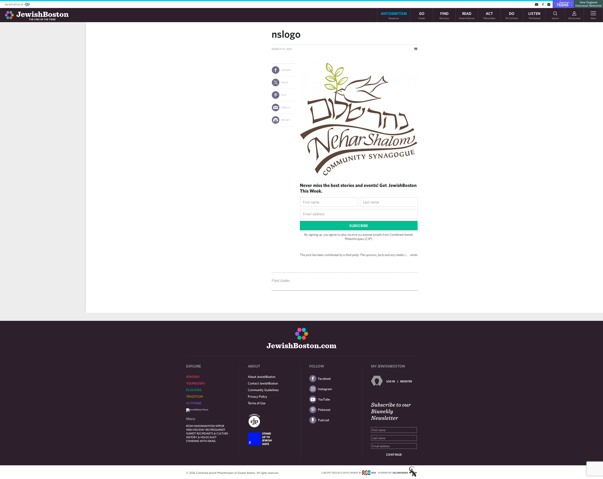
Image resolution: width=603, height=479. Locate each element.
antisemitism (394, 15)
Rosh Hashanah (197, 425)
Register (406, 381)
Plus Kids (193, 390)
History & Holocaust (201, 437)
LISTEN (534, 15)
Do (511, 15)
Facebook (324, 378)
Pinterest (324, 410)
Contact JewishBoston (263, 383)
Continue (394, 454)
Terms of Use (256, 403)
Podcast (323, 420)
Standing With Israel (201, 440)
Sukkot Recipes (196, 433)
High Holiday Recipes (200, 429)
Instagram (325, 389)
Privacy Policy (257, 396)
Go (422, 15)
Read (466, 15)
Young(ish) (195, 383)
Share (286, 70)
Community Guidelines (263, 390)
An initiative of (14, 4)
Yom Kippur (216, 425)
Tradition (194, 396)
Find (444, 15)
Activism (193, 403)
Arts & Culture (217, 433)
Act (489, 15)
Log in (390, 381)
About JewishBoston (261, 377)
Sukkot (220, 429)
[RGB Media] (369, 472)
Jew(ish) (193, 377)
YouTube (324, 399)
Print (285, 120)
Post (285, 82)
